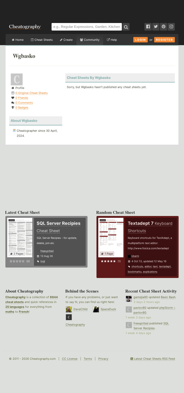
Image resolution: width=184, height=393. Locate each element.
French (24, 311)
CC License (69, 358)
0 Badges (21, 107)
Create (68, 40)
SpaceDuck (108, 309)
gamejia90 (141, 297)
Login (140, 40)
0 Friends (21, 98)
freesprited (47, 250)
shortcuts (137, 266)
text (155, 266)
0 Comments (24, 102)
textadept (165, 266)
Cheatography (15, 297)
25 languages (14, 307)
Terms (88, 358)
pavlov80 (140, 307)
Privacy (103, 358)
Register (164, 40)
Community (91, 40)
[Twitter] (155, 27)
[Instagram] (171, 27)
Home (19, 40)
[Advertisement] (92, 10)
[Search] (126, 27)
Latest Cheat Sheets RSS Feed (154, 358)
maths (9, 311)
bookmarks (135, 271)
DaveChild (80, 309)
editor (148, 266)
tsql (42, 261)
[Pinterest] (163, 27)
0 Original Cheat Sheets (31, 93)
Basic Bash (168, 297)
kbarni (135, 256)
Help (113, 40)
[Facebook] (148, 27)
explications (150, 271)
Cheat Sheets (43, 40)
